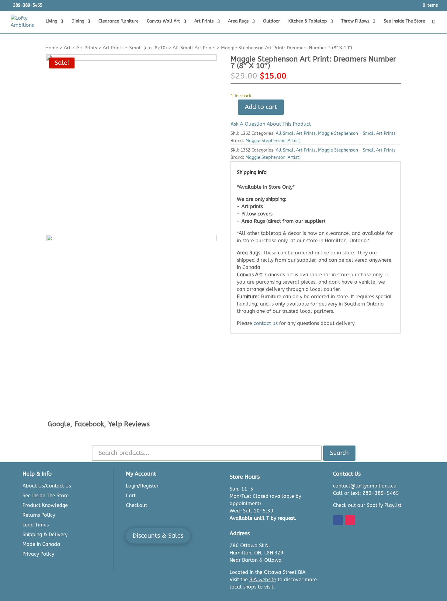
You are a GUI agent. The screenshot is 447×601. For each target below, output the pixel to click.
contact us (266, 323)
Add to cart (261, 106)
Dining (77, 21)
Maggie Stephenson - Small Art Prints (357, 133)
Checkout (136, 505)
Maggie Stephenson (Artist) (272, 140)
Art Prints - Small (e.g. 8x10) (135, 48)
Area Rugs (238, 21)
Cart (131, 495)
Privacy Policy (38, 554)
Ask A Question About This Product (270, 124)
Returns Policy (39, 515)
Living (51, 21)
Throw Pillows (355, 21)
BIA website (262, 579)
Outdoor (271, 21)
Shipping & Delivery (45, 534)
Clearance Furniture (119, 21)
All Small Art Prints (194, 48)
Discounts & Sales (158, 535)
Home (51, 48)
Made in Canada (41, 544)
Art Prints (204, 21)
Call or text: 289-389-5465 (366, 493)
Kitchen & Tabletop (307, 21)
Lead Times (36, 525)
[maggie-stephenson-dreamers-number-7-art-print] (131, 139)
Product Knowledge (45, 505)
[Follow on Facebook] (338, 520)
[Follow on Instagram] (350, 520)
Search (339, 452)
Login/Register (142, 486)
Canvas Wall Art (163, 21)
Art (67, 48)
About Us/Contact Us (47, 486)
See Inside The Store (404, 21)
